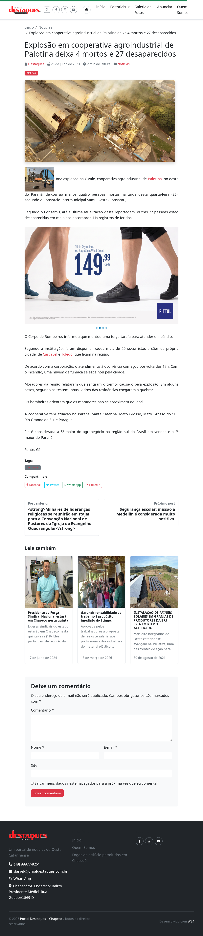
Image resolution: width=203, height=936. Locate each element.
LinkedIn (94, 485)
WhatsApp (73, 485)
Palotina (155, 178)
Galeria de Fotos (142, 9)
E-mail (110, 747)
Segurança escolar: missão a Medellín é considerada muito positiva (145, 514)
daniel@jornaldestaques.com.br (40, 871)
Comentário (42, 710)
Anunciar (164, 6)
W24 (191, 921)
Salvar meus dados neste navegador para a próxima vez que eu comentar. (96, 783)
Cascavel (50, 354)
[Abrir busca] (47, 10)
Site (34, 765)
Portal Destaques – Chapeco (41, 919)
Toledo (67, 354)
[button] (97, 328)
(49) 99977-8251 (27, 864)
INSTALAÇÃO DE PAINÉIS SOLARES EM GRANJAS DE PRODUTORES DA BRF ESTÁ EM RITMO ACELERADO (153, 620)
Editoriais (118, 6)
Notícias (45, 27)
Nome (37, 747)
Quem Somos (183, 9)
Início (100, 6)
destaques (32, 467)
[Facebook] (56, 9)
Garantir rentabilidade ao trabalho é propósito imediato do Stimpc (101, 616)
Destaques (36, 64)
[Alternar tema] (87, 10)
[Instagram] (64, 9)
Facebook (34, 485)
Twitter (54, 485)
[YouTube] (73, 9)
